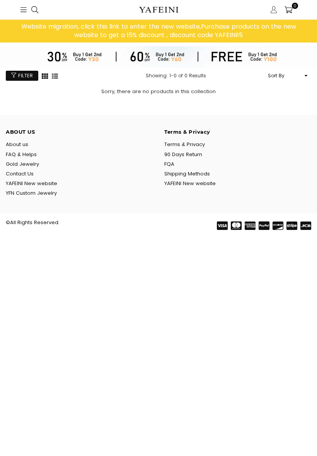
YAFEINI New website (31, 183)
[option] (158, 31)
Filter (25, 75)
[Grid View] (45, 75)
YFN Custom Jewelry (31, 193)
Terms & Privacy (184, 144)
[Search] (35, 9)
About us (17, 144)
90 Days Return (183, 154)
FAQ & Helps (21, 154)
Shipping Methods (187, 173)
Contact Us (20, 173)
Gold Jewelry (22, 164)
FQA (169, 164)
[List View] (55, 75)
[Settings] (274, 9)
